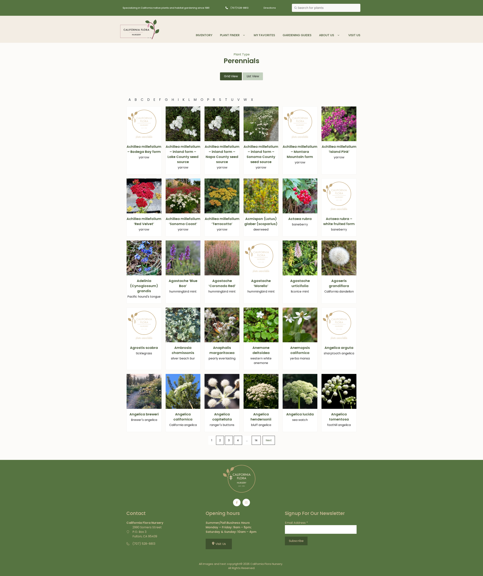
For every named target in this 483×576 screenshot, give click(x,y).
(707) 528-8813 (239, 8)
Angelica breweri (144, 414)
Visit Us (354, 35)
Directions (270, 8)
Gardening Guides (297, 35)
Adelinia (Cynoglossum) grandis (144, 285)
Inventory (204, 35)
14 (256, 440)
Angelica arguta (339, 347)
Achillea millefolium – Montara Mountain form (300, 151)
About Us (326, 35)
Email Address (296, 523)
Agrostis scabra (144, 347)
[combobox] (326, 8)
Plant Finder (230, 35)
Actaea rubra (300, 218)
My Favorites (264, 35)
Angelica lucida (300, 414)
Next (269, 440)
